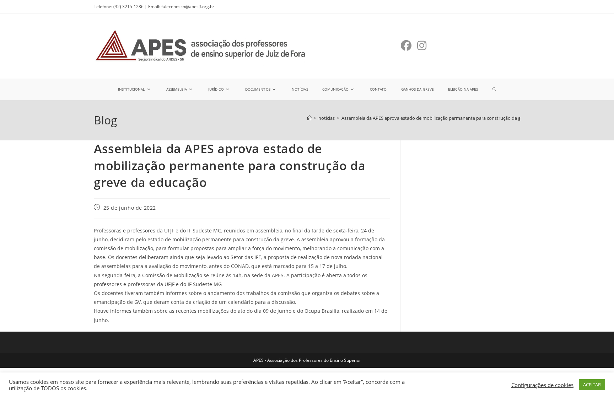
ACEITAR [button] (592, 384)
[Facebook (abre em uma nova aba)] (406, 45)
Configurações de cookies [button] (542, 385)
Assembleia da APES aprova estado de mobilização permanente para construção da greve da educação (449, 118)
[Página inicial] (309, 118)
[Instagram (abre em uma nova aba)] (421, 45)
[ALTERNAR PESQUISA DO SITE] (494, 89)
